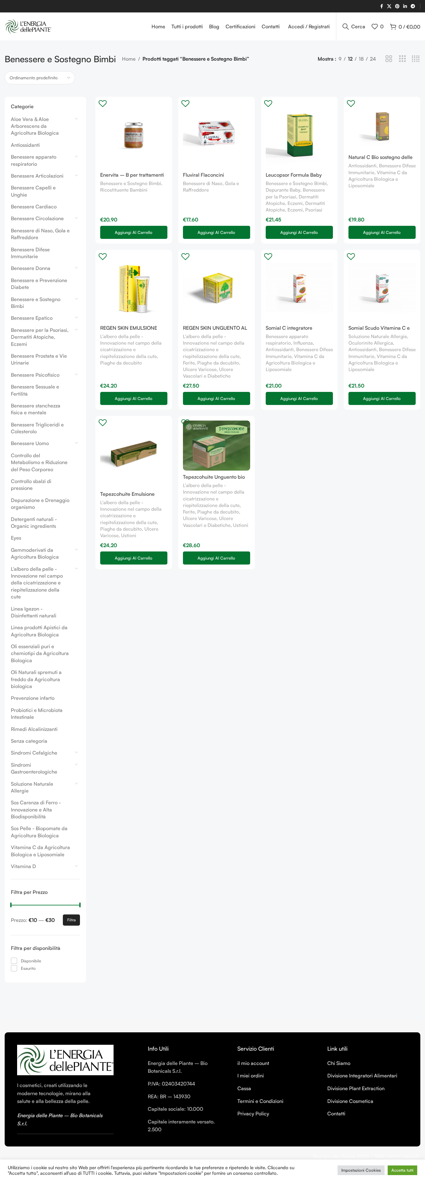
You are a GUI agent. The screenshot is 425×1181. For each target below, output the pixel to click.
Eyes (16, 538)
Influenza (303, 343)
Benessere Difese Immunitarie (30, 252)
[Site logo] (28, 26)
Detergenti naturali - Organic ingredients (34, 522)
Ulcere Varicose (200, 369)
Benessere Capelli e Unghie (33, 191)
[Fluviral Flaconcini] (216, 135)
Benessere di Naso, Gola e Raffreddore (40, 233)
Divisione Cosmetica (350, 1101)
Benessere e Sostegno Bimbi (35, 302)
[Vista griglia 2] (388, 58)
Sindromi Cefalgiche (34, 753)
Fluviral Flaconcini (203, 175)
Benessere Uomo (30, 443)
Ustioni (128, 535)
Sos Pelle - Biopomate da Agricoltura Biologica (39, 831)
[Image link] (65, 1059)
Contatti (336, 1113)
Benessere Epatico (32, 318)
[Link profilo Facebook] (381, 6)
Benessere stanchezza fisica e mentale (35, 409)
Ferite (189, 363)
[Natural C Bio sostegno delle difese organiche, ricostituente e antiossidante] (382, 126)
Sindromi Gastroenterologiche (34, 768)
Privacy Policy (253, 1113)
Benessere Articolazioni (37, 176)
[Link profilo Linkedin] (405, 6)
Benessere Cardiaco (34, 206)
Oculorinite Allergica (370, 343)
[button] (133, 232)
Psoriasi (313, 210)
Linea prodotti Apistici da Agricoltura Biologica (39, 630)
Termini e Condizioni (260, 1101)
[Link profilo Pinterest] (397, 6)
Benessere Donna (30, 268)
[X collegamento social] (389, 6)
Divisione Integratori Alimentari (362, 1075)
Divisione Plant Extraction (356, 1088)
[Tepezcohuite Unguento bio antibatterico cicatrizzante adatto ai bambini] (216, 446)
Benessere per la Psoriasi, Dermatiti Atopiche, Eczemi (39, 337)
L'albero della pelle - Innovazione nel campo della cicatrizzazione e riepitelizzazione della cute (37, 583)
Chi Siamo (338, 1063)
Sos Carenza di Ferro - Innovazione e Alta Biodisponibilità (36, 809)
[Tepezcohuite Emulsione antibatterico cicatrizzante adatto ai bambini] (133, 454)
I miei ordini (250, 1075)
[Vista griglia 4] (415, 58)
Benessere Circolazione (37, 218)
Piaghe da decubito (121, 363)
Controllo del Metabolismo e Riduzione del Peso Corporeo (39, 462)
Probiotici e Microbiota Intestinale (37, 713)
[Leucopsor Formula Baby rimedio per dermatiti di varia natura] (299, 135)
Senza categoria (29, 741)
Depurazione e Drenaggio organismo (40, 503)
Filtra (71, 920)
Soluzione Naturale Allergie (32, 787)
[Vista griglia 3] (402, 58)
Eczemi (295, 210)
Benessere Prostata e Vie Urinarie (39, 359)
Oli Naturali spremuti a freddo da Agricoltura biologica (36, 679)
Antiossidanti (25, 145)
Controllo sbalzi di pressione (31, 484)
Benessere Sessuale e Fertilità (35, 390)
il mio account (253, 1063)
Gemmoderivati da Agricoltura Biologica (35, 553)
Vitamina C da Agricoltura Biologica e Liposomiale (40, 850)
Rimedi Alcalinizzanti (34, 729)
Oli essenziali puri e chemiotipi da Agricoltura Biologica (40, 653)
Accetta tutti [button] (402, 1170)
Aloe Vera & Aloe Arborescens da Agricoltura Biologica (35, 126)
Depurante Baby (283, 190)
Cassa (244, 1088)
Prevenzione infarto (32, 698)
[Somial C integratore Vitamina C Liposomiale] (299, 288)
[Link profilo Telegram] (413, 6)
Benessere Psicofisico (35, 375)
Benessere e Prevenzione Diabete (39, 283)
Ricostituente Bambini (123, 190)
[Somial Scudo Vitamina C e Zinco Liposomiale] (382, 288)
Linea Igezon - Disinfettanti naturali (33, 612)
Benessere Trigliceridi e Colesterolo (37, 428)
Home (129, 59)
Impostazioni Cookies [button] (361, 1170)
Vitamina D (23, 866)
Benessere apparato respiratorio (33, 160)
